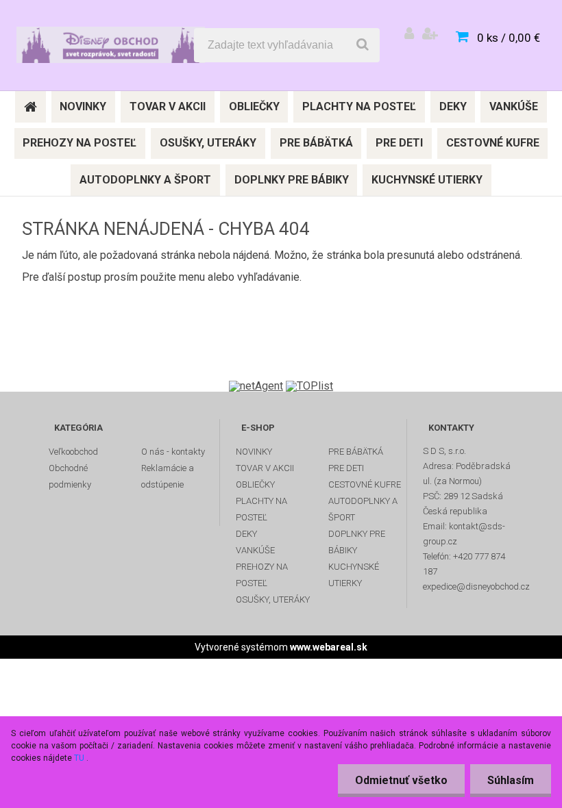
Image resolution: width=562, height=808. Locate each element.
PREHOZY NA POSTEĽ (262, 574)
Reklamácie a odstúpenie (167, 476)
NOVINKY (254, 451)
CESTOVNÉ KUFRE (364, 484)
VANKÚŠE (255, 550)
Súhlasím (510, 780)
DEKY (246, 534)
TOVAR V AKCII (265, 468)
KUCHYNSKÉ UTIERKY (353, 574)
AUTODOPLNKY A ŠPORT (363, 509)
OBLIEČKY (255, 484)
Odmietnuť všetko (401, 780)
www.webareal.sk (328, 647)
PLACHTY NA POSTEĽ (261, 509)
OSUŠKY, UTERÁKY (273, 599)
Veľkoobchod (73, 451)
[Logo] (110, 45)
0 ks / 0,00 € (508, 38)
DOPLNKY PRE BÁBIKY (356, 542)
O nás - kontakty (173, 451)
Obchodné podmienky (70, 476)
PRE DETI (346, 468)
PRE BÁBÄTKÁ (355, 451)
